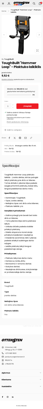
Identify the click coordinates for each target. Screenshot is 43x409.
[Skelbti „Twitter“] (15, 138)
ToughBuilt (8, 59)
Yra (5, 314)
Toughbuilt (9, 286)
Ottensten (24, 406)
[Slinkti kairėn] (4, 34)
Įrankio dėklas (10, 295)
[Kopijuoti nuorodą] (31, 138)
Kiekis (6, 101)
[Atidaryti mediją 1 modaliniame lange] (21, 35)
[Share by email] (25, 138)
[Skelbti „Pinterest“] (20, 138)
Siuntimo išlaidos (7, 79)
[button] (3, 3)
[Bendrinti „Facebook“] (9, 138)
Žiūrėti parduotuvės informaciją (17, 122)
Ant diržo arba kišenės (14, 305)
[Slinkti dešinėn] (39, 34)
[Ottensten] (12, 342)
